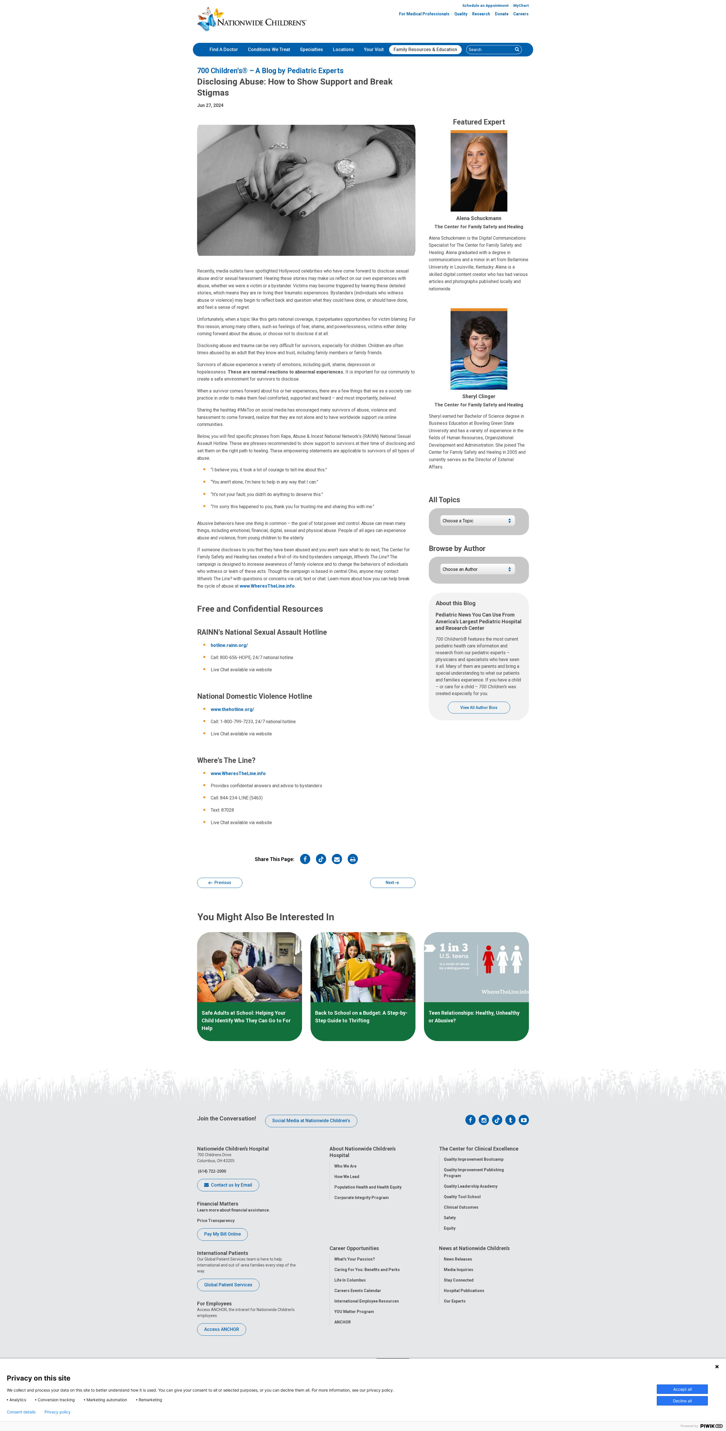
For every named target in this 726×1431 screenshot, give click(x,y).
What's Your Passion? (354, 1259)
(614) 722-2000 (211, 1171)
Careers (521, 14)
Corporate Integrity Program (361, 1197)
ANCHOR (342, 1322)
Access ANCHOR (221, 1329)
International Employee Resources (366, 1301)
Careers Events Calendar (357, 1290)
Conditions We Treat (269, 49)
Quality (460, 14)
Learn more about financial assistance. (233, 1210)
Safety (450, 1217)
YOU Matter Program (354, 1311)
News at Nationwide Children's (474, 1248)
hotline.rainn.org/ (229, 645)
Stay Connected (459, 1280)
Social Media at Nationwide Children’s (311, 1120)
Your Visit (374, 49)
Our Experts (455, 1301)
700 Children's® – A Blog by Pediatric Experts (270, 71)
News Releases (458, 1259)
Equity (449, 1228)
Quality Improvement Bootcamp (473, 1159)
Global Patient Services (228, 1285)
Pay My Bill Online (222, 1234)
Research (481, 14)
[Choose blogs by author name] (477, 571)
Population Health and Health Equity (368, 1187)
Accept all (682, 1389)
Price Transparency (216, 1220)
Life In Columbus (350, 1280)
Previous (222, 882)
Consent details (21, 1412)
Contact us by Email (231, 1185)
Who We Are (345, 1166)
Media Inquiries (458, 1269)
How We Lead (346, 1176)
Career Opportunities (354, 1248)
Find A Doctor (224, 49)
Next (390, 882)
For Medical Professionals (424, 14)
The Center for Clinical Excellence (478, 1149)
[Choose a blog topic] (477, 523)
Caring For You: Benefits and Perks (367, 1269)
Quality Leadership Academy (470, 1186)
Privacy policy (58, 1412)
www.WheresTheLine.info (267, 586)
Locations (343, 49)
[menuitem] (223, 49)
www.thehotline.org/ (232, 709)
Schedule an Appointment (485, 5)
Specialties (311, 49)
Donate (501, 14)
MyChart (521, 5)
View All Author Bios (478, 707)
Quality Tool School (462, 1196)
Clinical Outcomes (461, 1207)
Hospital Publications (464, 1290)
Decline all (682, 1400)
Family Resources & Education (425, 49)
